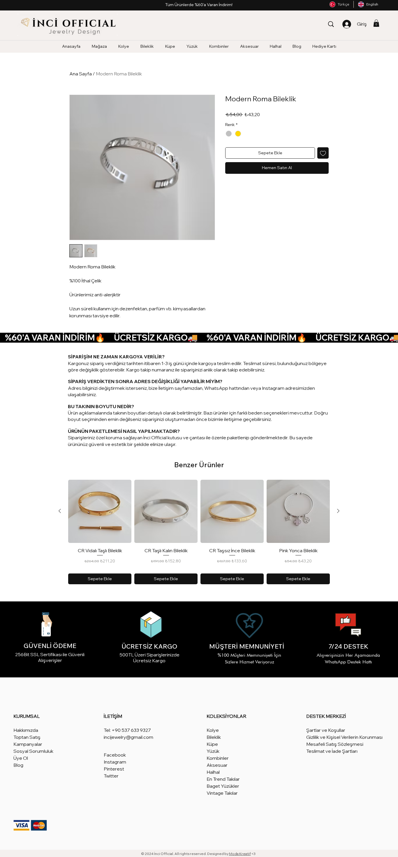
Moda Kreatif (240, 853)
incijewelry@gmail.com (128, 737)
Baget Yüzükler (223, 786)
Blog (18, 765)
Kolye (213, 730)
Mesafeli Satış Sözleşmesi (334, 744)
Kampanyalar (27, 744)
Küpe (212, 744)
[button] (376, 23)
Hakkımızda (25, 730)
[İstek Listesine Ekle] (323, 153)
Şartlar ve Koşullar (325, 730)
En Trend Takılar (223, 779)
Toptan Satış (26, 737)
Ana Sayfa (80, 74)
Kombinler (218, 758)
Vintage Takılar (222, 793)
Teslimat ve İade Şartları (332, 751)
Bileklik (214, 737)
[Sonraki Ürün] (338, 510)
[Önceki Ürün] (59, 510)
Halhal (213, 772)
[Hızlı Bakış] (99, 511)
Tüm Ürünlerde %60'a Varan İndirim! (199, 4)
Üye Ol (20, 758)
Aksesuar (217, 765)
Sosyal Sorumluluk (33, 751)
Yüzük (213, 751)
